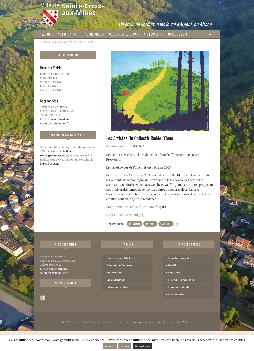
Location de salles (176, 294)
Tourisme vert (176, 34)
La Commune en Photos (117, 287)
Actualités (172, 265)
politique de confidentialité (148, 322)
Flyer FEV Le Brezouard (122, 215)
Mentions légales (114, 272)
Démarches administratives (180, 257)
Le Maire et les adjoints (178, 287)
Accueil (47, 34)
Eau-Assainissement (115, 279)
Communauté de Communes (119, 265)
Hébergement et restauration (181, 279)
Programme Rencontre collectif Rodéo (132, 207)
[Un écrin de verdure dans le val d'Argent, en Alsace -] (72, 13)
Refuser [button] (125, 346)
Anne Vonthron (184, 322)
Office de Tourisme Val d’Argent (121, 257)
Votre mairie (67, 34)
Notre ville (93, 34)
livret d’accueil (49, 163)
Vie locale (151, 34)
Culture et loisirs (122, 34)
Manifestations (174, 272)
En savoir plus (142, 346)
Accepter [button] (110, 346)
